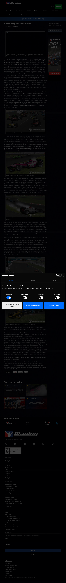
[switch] (25, 297)
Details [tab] (33, 280)
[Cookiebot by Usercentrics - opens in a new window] (57, 275)
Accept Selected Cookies (33, 305)
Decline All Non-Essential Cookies (12, 305)
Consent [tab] (11, 280)
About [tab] (54, 280)
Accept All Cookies (54, 305)
